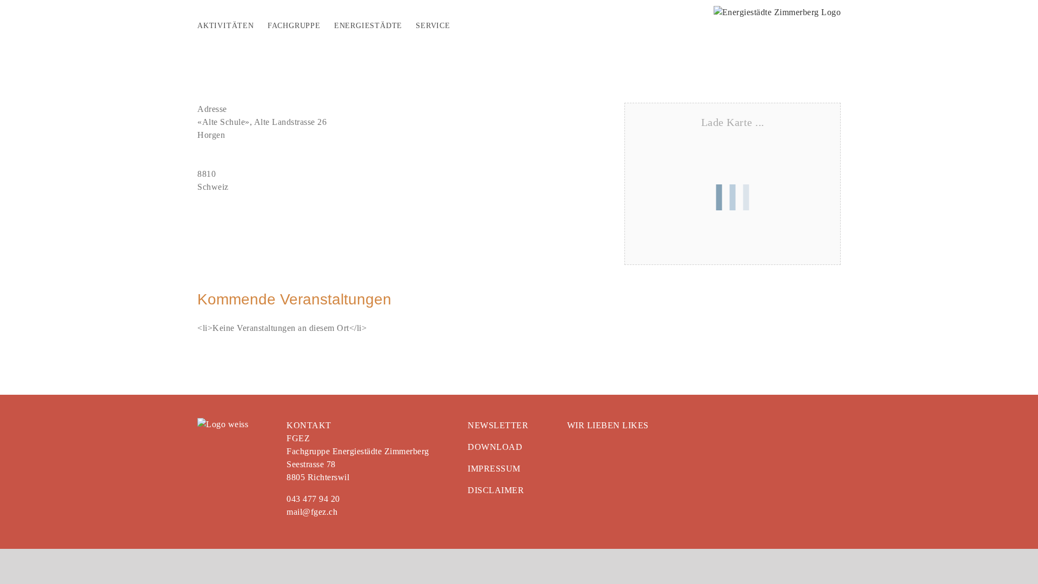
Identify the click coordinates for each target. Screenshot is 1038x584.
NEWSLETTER (498, 425)
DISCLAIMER (496, 490)
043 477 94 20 (313, 498)
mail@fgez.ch (312, 511)
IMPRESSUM (494, 468)
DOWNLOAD (495, 447)
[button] (468, 27)
